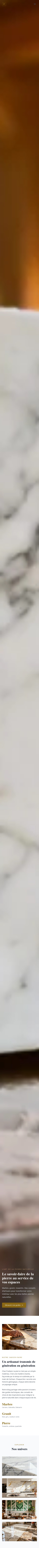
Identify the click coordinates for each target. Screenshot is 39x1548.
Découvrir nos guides (13, 1305)
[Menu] (35, 4)
